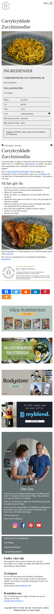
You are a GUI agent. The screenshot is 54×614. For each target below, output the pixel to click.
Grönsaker (9, 146)
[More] (6, 297)
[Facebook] (6, 291)
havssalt (24, 118)
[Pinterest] (45, 291)
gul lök (23, 104)
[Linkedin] (35, 291)
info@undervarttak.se (13, 601)
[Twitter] (16, 291)
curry (23, 109)
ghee (23, 123)
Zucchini (17, 146)
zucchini (24, 100)
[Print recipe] (51, 146)
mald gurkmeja (27, 114)
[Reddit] (25, 291)
